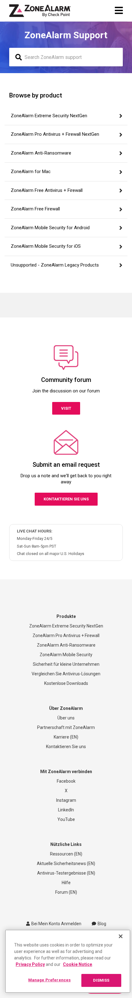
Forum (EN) (66, 892)
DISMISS (101, 980)
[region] (67, 961)
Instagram (66, 800)
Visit (66, 408)
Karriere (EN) (66, 737)
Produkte (66, 616)
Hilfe (66, 882)
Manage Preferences (49, 980)
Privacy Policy (30, 964)
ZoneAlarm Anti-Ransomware (66, 645)
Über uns (66, 717)
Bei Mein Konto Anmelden (56, 923)
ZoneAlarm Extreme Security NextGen (66, 625)
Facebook (66, 781)
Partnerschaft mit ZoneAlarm (66, 727)
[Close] (120, 936)
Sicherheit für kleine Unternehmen (66, 664)
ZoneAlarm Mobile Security (66, 654)
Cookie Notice (77, 964)
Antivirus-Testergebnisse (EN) (66, 873)
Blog (102, 923)
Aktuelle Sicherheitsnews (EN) (66, 863)
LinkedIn (66, 809)
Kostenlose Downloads (66, 683)
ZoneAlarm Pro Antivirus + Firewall (66, 635)
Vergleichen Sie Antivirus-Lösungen (66, 673)
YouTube (66, 819)
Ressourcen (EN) (66, 853)
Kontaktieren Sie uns (66, 499)
